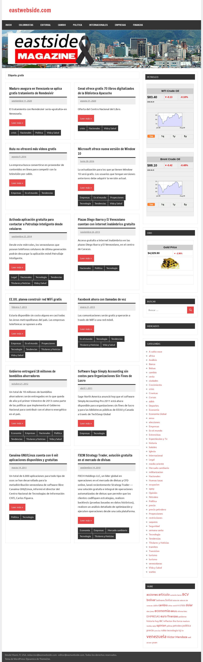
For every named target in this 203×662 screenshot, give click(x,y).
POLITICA (77, 25)
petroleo (177, 625)
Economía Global (157, 413)
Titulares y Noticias (20, 283)
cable (155, 605)
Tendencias (47, 192)
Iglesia (152, 451)
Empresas (16, 192)
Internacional (156, 455)
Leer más (16, 122)
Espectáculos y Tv (158, 438)
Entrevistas (155, 434)
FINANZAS (138, 25)
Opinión (153, 492)
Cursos (152, 397)
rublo (163, 630)
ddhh (151, 401)
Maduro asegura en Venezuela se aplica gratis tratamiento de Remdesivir (35, 90)
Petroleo (153, 496)
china (170, 605)
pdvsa (169, 625)
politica (186, 625)
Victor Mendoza (177, 637)
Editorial (45, 25)
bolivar (151, 600)
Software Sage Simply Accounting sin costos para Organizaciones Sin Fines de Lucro (105, 376)
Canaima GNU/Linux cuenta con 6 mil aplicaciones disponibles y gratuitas (33, 457)
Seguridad (154, 525)
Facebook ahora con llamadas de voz (102, 299)
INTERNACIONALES (98, 25)
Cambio (62, 25)
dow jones (150, 611)
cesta (151, 376)
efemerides (182, 611)
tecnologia (172, 630)
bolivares (160, 600)
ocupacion (154, 484)
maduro (186, 621)
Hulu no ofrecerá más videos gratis (32, 149)
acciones (152, 594)
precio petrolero (157, 509)
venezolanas (155, 563)
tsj (179, 630)
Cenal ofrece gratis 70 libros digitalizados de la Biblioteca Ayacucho (106, 90)
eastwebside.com (30, 10)
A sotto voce (155, 351)
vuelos (152, 571)
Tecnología (85, 203)
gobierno (182, 616)
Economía (16, 433)
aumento (173, 595)
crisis (13, 132)
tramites (153, 546)
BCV (185, 594)
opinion (161, 625)
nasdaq (149, 626)
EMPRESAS (120, 25)
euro (163, 616)
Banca (152, 363)
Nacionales (25, 132)
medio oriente (156, 463)
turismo (153, 555)
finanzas (172, 616)
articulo (164, 594)
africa (152, 355)
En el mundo (31, 192)
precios (157, 630)
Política (39, 132)
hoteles (153, 447)
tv (183, 630)
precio (152, 505)
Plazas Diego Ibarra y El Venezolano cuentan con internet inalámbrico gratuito (106, 221)
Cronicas (153, 393)
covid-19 (176, 605)
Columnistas (26, 25)
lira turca (177, 620)
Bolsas (152, 368)
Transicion (154, 550)
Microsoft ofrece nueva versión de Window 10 (106, 151)
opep (151, 488)
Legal (14, 277)
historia (153, 442)
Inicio (8, 25)
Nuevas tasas (156, 480)
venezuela (156, 636)
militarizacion (156, 471)
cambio (152, 372)
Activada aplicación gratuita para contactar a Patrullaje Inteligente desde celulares (36, 224)
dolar (189, 605)
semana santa (156, 530)
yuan (154, 642)
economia (162, 610)
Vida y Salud (53, 132)
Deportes (154, 405)
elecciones (154, 422)
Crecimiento (155, 384)
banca (179, 595)
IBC (161, 620)
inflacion (167, 621)
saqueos (153, 521)
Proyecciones (117, 197)
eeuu (151, 417)
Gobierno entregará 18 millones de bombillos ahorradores (32, 373)
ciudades (153, 380)
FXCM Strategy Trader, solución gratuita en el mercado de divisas (105, 457)
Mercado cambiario (117, 530)
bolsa (168, 599)
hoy (157, 621)
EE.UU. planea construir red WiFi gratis (35, 299)
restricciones (155, 517)
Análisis (153, 359)
